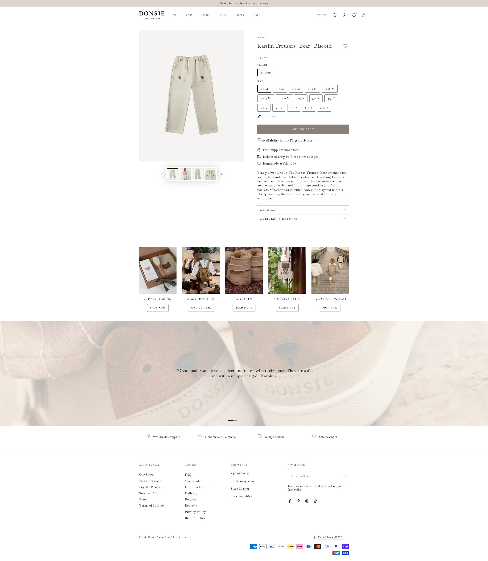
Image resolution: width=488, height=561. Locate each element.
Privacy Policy (195, 512)
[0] (354, 15)
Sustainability (149, 493)
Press (143, 499)
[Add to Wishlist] (345, 46)
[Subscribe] (346, 475)
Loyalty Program (151, 487)
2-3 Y (301, 98)
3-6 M (280, 88)
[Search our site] (335, 15)
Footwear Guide (196, 487)
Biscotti (265, 72)
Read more (244, 307)
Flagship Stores (150, 481)
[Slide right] (221, 174)
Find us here (201, 307)
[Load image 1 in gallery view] (172, 174)
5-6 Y (263, 107)
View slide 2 (244, 418)
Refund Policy (195, 518)
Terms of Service (151, 505)
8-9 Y (308, 107)
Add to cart (303, 129)
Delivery (191, 493)
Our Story (146, 475)
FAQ (188, 475)
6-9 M (296, 88)
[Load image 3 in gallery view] (198, 174)
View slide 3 (255, 418)
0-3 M (264, 88)
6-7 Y (278, 107)
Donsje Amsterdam (158, 537)
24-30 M (284, 98)
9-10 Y (324, 107)
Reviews (191, 505)
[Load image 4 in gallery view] (210, 174)
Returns (190, 499)
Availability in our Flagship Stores (287, 140)
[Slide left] (161, 174)
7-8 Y (293, 107)
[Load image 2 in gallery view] (185, 174)
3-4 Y (315, 98)
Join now (330, 307)
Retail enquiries (241, 496)
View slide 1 (232, 418)
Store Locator (240, 488)
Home (260, 37)
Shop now (158, 307)
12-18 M (330, 88)
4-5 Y (331, 98)
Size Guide (193, 481)
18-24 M (265, 98)
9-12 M (312, 88)
